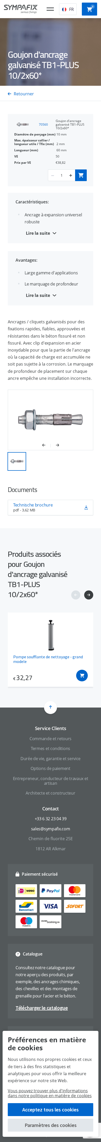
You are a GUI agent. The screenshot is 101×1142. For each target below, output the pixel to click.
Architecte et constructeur (50, 793)
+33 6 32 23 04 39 (51, 819)
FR (71, 9)
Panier (92, 6)
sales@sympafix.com (50, 829)
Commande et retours (50, 738)
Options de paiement (50, 768)
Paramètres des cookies (51, 1125)
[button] (46, 445)
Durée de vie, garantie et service (50, 758)
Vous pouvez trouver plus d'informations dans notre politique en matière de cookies (50, 1093)
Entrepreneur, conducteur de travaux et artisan (50, 781)
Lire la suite (38, 233)
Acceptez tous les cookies (50, 1109)
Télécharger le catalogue (42, 1008)
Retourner (24, 94)
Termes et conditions (50, 748)
